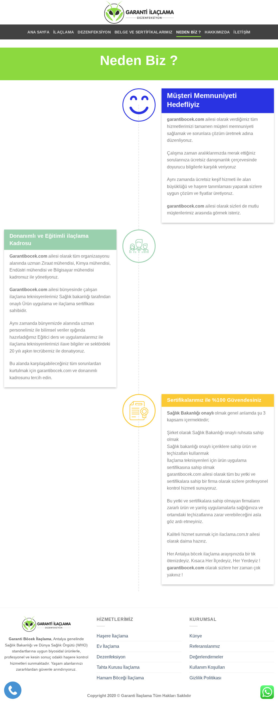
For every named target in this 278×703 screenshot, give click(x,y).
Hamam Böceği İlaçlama (120, 678)
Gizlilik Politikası (205, 678)
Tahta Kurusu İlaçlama (118, 667)
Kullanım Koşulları (207, 667)
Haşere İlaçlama (112, 636)
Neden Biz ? (188, 32)
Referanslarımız (204, 646)
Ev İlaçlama (108, 646)
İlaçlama (63, 32)
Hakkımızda (217, 32)
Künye (195, 636)
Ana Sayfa (38, 32)
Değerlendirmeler (206, 657)
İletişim (241, 32)
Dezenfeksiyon (94, 32)
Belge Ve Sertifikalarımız (143, 32)
